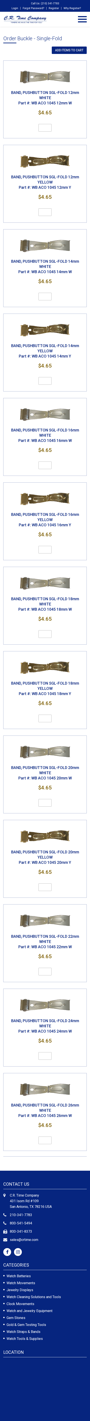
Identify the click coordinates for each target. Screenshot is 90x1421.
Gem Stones (16, 1318)
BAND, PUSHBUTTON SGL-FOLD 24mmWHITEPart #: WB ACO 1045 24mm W (45, 1025)
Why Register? (72, 8)
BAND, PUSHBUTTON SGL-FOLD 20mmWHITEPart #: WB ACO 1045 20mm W (45, 772)
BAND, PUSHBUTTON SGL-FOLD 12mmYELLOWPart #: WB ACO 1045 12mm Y (45, 182)
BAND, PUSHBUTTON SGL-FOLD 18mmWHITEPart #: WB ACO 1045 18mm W (45, 604)
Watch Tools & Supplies (25, 1339)
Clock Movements (20, 1304)
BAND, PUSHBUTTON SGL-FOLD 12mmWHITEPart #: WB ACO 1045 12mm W (45, 97)
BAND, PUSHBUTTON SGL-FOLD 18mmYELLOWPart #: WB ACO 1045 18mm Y (45, 688)
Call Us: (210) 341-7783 (45, 3)
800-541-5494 (21, 1223)
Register (54, 8)
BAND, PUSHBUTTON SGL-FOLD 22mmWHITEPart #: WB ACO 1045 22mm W (45, 941)
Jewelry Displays (20, 1290)
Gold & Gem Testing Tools (26, 1325)
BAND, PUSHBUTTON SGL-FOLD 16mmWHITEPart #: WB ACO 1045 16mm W (45, 435)
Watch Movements (21, 1283)
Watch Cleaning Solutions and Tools (34, 1297)
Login (15, 8)
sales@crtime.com (24, 1240)
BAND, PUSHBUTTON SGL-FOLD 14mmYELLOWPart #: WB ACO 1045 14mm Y (45, 350)
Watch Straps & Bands (23, 1332)
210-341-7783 (21, 1215)
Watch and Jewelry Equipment (29, 1311)
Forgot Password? (33, 8)
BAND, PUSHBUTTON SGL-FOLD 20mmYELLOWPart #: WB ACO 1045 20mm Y (45, 857)
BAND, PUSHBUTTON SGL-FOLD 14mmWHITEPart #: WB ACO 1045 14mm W (45, 266)
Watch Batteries (19, 1276)
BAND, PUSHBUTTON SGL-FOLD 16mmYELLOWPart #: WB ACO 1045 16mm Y (45, 519)
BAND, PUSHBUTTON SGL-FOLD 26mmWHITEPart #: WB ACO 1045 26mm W (45, 1110)
